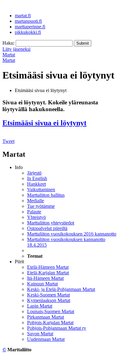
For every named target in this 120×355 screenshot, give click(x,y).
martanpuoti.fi (28, 21)
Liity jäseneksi (16, 49)
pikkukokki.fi (28, 32)
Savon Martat (40, 333)
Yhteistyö (36, 217)
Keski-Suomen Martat (48, 294)
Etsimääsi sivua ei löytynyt (44, 123)
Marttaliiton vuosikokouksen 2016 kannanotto (71, 233)
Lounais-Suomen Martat (50, 311)
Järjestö (34, 172)
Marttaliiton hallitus (46, 195)
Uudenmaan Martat (46, 339)
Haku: (8, 43)
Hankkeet (36, 184)
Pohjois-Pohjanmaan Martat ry (56, 328)
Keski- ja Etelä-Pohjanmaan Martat (61, 289)
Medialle (35, 200)
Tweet (8, 141)
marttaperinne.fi (30, 26)
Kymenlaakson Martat (48, 300)
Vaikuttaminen (41, 189)
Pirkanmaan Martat (45, 317)
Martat (8, 54)
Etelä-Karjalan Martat (48, 272)
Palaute (34, 211)
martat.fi (23, 15)
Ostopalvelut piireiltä (47, 228)
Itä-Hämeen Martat (45, 278)
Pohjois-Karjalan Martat (50, 322)
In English (37, 178)
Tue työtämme (41, 206)
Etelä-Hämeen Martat (48, 267)
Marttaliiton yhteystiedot (50, 222)
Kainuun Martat (42, 283)
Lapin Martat (39, 306)
